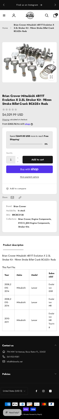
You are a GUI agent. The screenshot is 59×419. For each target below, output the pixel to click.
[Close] (53, 175)
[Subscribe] (49, 234)
